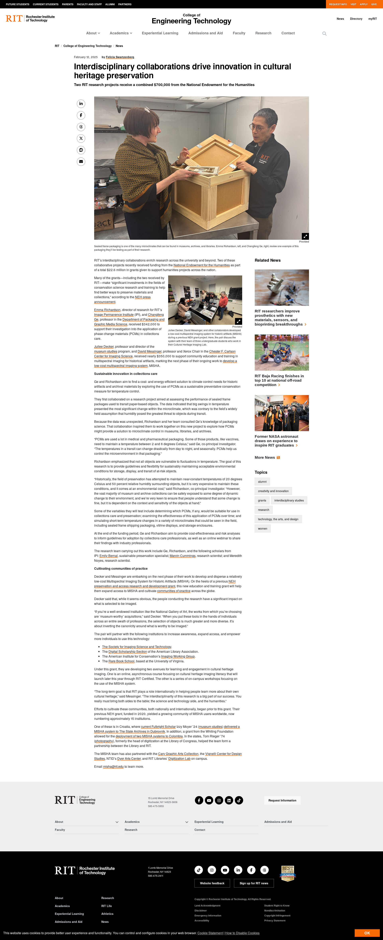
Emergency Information (207, 915)
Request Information (282, 800)
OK (367, 933)
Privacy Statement (274, 920)
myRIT (372, 19)
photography (104, 741)
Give (374, 4)
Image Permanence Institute (114, 314)
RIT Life (106, 906)
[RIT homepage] (30, 18)
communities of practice (174, 590)
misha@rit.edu (113, 766)
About (59, 898)
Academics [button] (119, 33)
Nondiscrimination (274, 910)
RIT (57, 46)
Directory (356, 19)
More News (265, 457)
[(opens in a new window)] (199, 800)
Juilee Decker (104, 346)
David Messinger (149, 351)
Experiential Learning (160, 33)
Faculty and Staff (89, 4)
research (263, 510)
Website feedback (212, 883)
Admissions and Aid (205, 33)
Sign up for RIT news (254, 883)
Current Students (45, 4)
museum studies (105, 351)
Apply (364, 4)
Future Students (17, 4)
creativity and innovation (273, 491)
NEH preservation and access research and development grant (165, 583)
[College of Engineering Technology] (75, 800)
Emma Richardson (107, 309)
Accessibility (201, 920)
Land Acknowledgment (207, 905)
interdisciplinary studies (289, 500)
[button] (324, 33)
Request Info (338, 4)
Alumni (110, 4)
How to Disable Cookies (242, 933)
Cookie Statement (210, 933)
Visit (353, 4)
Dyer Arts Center (129, 758)
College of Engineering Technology (87, 46)
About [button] (91, 33)
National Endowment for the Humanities (202, 265)
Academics (62, 906)
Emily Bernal (109, 555)
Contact (288, 33)
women (262, 528)
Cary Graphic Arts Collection (178, 753)
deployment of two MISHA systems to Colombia (149, 736)
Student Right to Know (276, 905)
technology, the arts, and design (278, 519)
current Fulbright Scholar (158, 726)
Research (263, 33)
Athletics (107, 914)
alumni (262, 481)
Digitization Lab (179, 758)
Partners (124, 4)
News (340, 19)
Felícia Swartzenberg (120, 57)
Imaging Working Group (178, 656)
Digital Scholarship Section (128, 651)
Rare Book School (121, 661)
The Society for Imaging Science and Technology (136, 646)
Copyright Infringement (277, 915)
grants (262, 500)
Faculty (239, 33)
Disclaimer (200, 910)
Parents (67, 4)
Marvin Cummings (182, 555)
